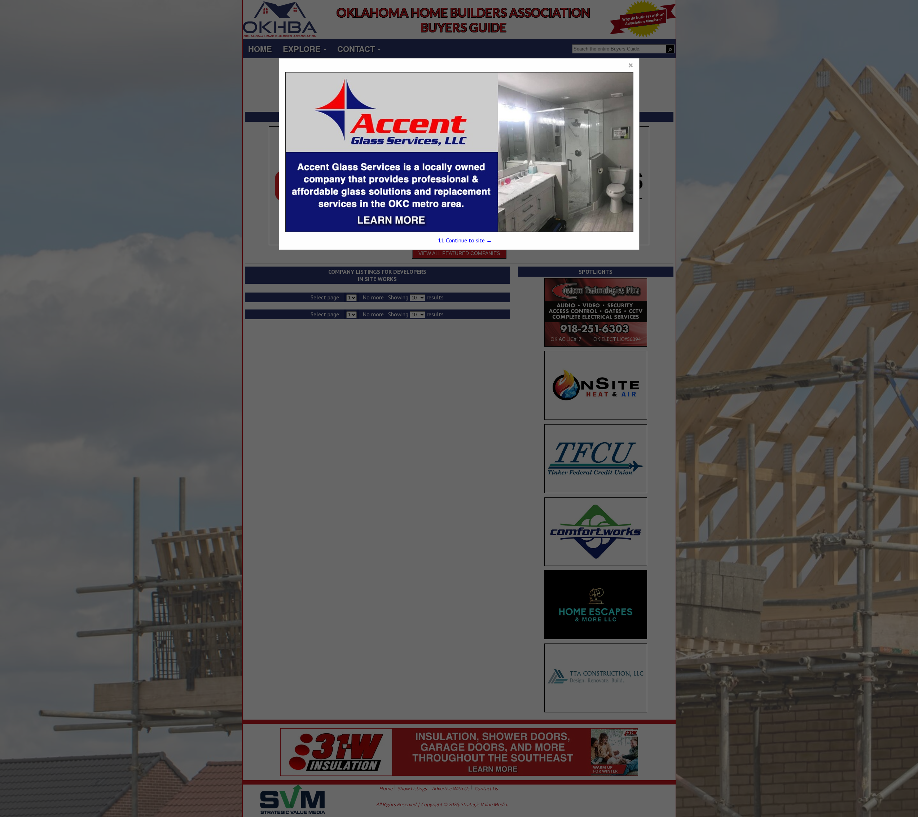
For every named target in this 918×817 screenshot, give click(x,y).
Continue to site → (464, 240)
